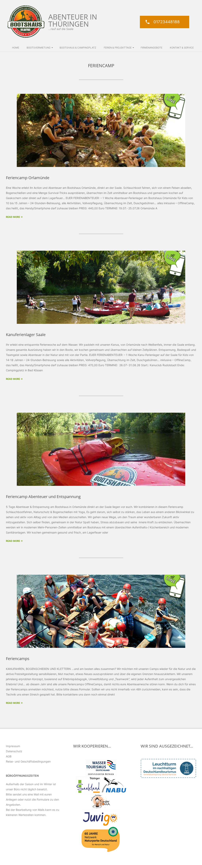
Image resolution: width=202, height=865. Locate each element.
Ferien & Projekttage (118, 47)
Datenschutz (14, 751)
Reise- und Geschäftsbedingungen (28, 761)
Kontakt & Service (182, 47)
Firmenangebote (151, 47)
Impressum (13, 746)
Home (15, 47)
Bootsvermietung (38, 47)
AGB (8, 756)
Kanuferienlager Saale (26, 334)
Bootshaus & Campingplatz (78, 47)
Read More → (14, 216)
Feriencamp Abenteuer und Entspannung (43, 496)
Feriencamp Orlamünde (27, 177)
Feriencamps (17, 658)
